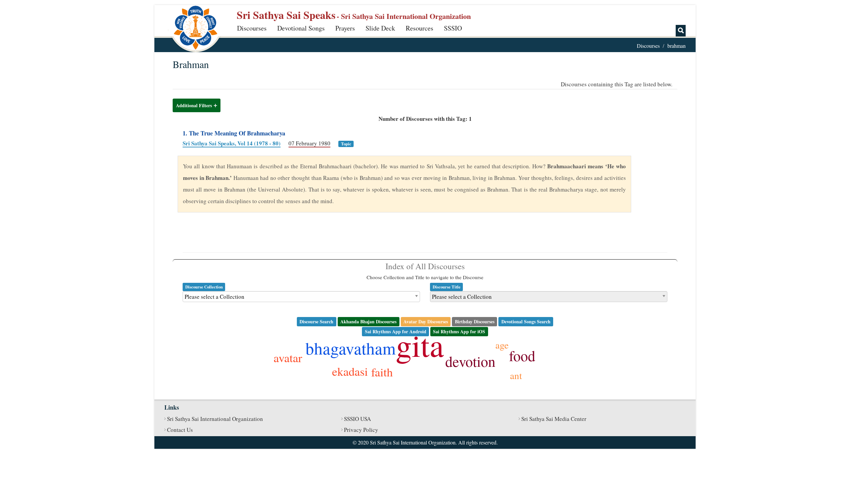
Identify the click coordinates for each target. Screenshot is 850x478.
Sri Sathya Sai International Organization (215, 419)
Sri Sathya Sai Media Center (553, 419)
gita (420, 344)
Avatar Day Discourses (425, 321)
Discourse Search (316, 321)
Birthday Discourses (474, 321)
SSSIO (453, 28)
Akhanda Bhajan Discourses (368, 321)
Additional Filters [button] (194, 105)
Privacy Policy (361, 430)
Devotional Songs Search (526, 321)
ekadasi (350, 371)
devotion (470, 361)
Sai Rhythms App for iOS (459, 331)
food (522, 355)
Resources (419, 28)
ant (516, 375)
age (502, 344)
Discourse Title (447, 287)
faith (382, 372)
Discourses (252, 28)
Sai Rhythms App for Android (395, 331)
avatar (288, 357)
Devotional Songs (301, 28)
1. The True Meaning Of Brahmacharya (234, 133)
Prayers (345, 28)
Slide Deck (380, 28)
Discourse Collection (204, 287)
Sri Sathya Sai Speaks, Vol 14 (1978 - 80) (232, 143)
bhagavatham (350, 348)
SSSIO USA (357, 419)
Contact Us (180, 430)
